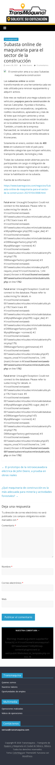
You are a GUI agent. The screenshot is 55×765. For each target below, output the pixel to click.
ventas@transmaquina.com (15, 729)
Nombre (7, 566)
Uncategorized (11, 39)
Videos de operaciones (12, 713)
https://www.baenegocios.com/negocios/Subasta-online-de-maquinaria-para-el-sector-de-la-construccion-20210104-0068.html (27, 189)
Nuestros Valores (9, 687)
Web (4, 599)
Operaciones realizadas (12, 708)
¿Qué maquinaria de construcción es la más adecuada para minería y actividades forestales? (27, 492)
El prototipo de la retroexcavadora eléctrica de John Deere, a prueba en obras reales (24, 471)
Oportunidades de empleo (14, 691)
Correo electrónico (12, 582)
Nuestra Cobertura (26, 630)
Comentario (9, 525)
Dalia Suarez (27, 65)
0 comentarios (42, 65)
